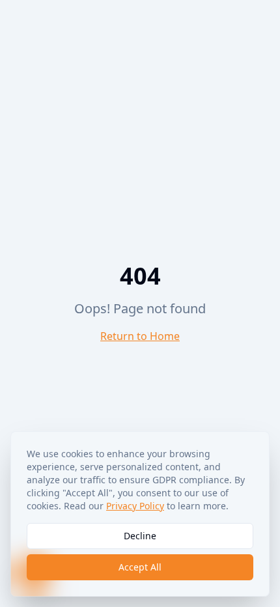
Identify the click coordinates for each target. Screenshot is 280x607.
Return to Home (140, 336)
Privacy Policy (135, 506)
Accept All (140, 567)
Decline (140, 535)
